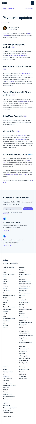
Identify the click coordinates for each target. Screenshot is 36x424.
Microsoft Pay (21, 135)
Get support (6, 405)
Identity (5, 297)
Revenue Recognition (9, 318)
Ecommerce (22, 279)
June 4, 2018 (6, 22)
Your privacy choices (9, 396)
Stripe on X (28, 9)
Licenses (5, 389)
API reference (23, 351)
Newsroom (22, 374)
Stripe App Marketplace (26, 335)
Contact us (6, 245)
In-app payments (24, 288)
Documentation (23, 349)
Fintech (21, 304)
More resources (7, 399)
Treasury (5, 328)
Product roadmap (24, 369)
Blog (4, 9)
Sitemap (5, 392)
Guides (5, 369)
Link (4, 304)
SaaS (20, 297)
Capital (5, 279)
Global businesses (24, 286)
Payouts (5, 314)
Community (6, 376)
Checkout (5, 281)
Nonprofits (22, 320)
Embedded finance (24, 281)
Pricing (5, 270)
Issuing (5, 302)
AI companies (23, 300)
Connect (5, 286)
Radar (4, 316)
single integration (20, 139)
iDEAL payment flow (23, 101)
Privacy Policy (6, 213)
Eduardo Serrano (13, 27)
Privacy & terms (7, 383)
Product (11, 9)
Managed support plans (9, 408)
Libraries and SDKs (24, 358)
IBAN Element (9, 81)
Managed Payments (8, 307)
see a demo (23, 174)
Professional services (25, 322)
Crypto (5, 288)
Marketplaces (23, 290)
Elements (5, 293)
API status (22, 353)
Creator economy (24, 302)
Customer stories (8, 372)
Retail (21, 327)
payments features (12, 174)
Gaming (21, 307)
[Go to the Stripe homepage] (5, 260)
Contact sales (23, 378)
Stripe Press (22, 376)
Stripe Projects (23, 360)
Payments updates (17, 17)
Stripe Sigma (6, 321)
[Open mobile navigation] (32, 3)
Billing (4, 277)
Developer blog (23, 363)
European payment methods (16, 55)
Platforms (22, 295)
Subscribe (27, 209)
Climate (5, 283)
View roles (6, 230)
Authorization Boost (8, 274)
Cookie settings (7, 394)
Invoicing (5, 300)
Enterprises (22, 270)
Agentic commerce (24, 274)
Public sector (23, 325)
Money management (25, 293)
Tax (4, 323)
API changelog (23, 356)
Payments (6, 311)
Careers (21, 372)
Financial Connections (9, 295)
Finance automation (25, 283)
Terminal (5, 325)
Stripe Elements (25, 73)
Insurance (22, 313)
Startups (21, 272)
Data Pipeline (6, 290)
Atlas (4, 272)
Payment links (7, 309)
